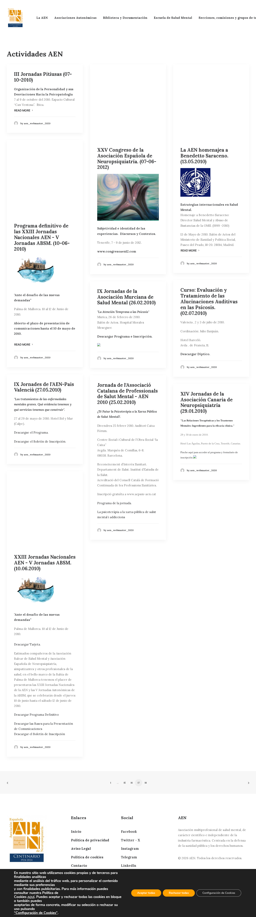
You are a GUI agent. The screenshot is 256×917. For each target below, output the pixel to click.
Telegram (129, 857)
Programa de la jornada (114, 503)
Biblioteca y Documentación (125, 18)
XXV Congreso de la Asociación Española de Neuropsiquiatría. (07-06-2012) (126, 158)
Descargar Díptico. (195, 354)
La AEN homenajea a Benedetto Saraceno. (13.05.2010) (204, 156)
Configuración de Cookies (218, 893)
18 (146, 782)
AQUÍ (30, 897)
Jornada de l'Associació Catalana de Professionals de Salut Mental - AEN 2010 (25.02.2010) (127, 393)
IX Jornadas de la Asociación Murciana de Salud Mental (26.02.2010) (126, 297)
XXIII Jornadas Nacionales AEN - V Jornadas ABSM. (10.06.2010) (45, 563)
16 (132, 782)
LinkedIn (128, 865)
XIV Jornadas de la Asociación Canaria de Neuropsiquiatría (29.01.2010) (206, 402)
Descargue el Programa (31, 432)
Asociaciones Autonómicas (75, 18)
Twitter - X (130, 840)
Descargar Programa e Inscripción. (124, 336)
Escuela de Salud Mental (173, 18)
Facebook (129, 831)
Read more (22, 110)
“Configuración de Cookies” (36, 913)
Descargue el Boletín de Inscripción (39, 441)
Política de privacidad (90, 840)
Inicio (76, 831)
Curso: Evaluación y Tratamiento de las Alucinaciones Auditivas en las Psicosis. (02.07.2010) (209, 301)
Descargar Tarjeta (27, 644)
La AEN (42, 18)
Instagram (130, 848)
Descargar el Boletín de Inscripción (39, 734)
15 (125, 782)
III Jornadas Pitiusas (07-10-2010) (43, 77)
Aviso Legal (81, 848)
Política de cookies (87, 857)
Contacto (79, 865)
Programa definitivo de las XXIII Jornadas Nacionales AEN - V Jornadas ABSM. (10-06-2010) (42, 237)
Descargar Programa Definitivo (36, 715)
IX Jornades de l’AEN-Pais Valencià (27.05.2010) (44, 387)
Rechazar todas (179, 893)
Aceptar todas (146, 893)
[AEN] (15, 17)
